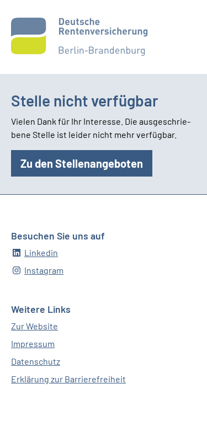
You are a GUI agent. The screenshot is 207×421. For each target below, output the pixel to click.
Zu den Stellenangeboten (81, 163)
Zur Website (34, 326)
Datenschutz (35, 361)
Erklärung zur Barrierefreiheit (68, 379)
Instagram (43, 270)
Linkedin (41, 252)
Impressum (33, 343)
